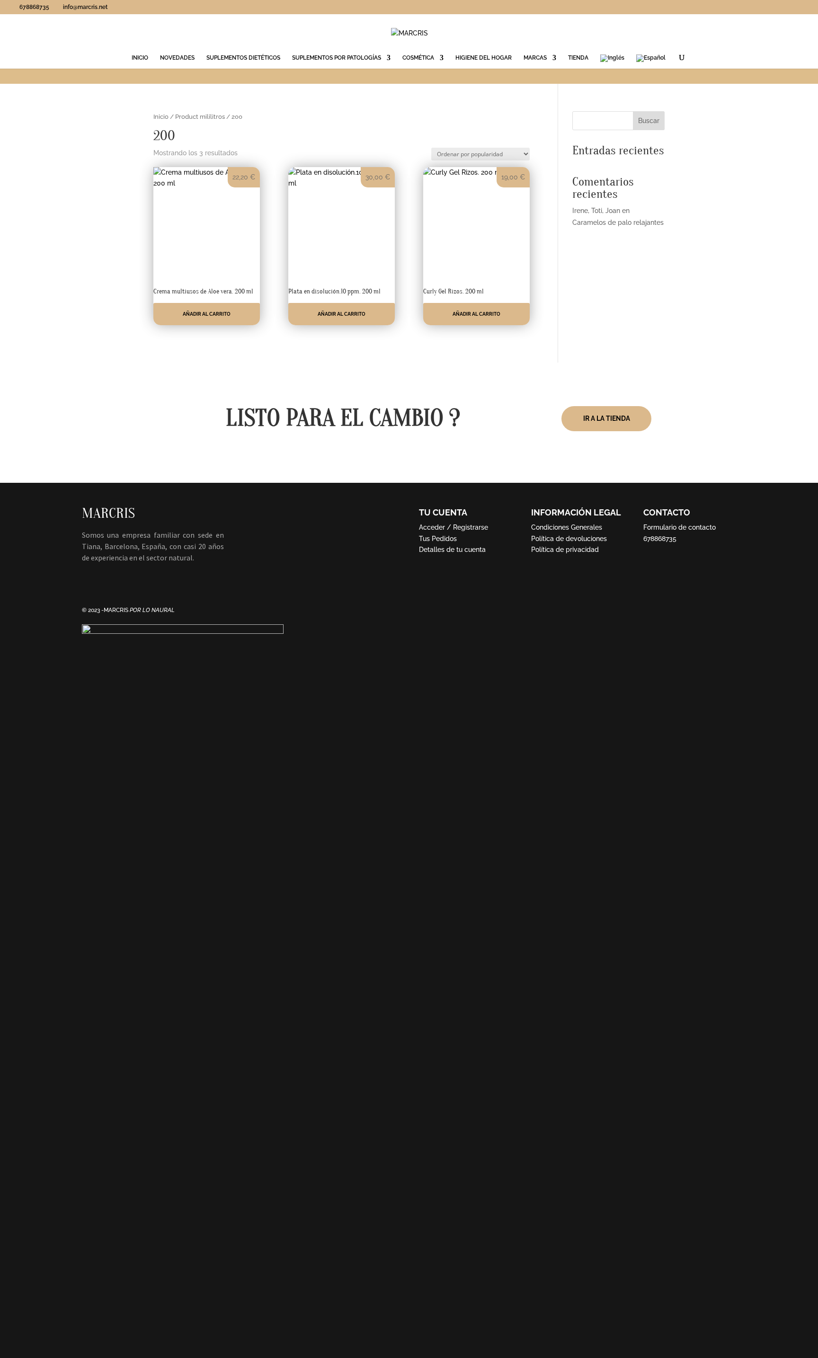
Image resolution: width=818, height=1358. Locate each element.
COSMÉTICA (418, 57)
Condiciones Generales (566, 527)
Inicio (161, 116)
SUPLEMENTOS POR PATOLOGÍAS (336, 57)
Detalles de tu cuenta (452, 549)
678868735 (659, 538)
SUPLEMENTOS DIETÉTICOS (243, 57)
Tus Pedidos (438, 538)
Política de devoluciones (569, 538)
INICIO (140, 57)
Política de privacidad (565, 549)
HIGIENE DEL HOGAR (483, 57)
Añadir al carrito (207, 314)
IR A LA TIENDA (606, 418)
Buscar (648, 120)
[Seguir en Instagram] (108, 585)
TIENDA (578, 57)
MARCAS (535, 57)
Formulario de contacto (679, 527)
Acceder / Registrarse (453, 527)
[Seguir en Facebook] (89, 585)
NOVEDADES (177, 57)
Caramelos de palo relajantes (618, 222)
